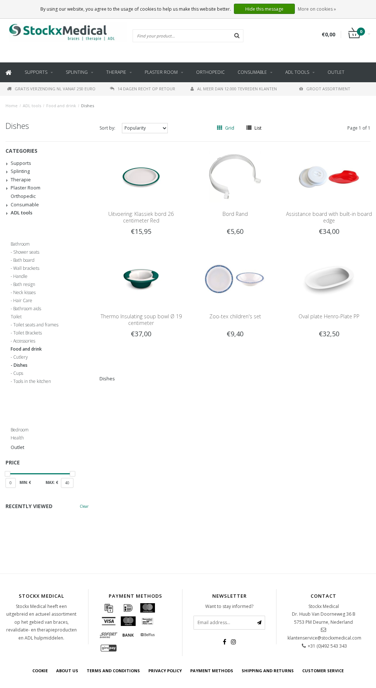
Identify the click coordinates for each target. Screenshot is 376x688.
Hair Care (22, 301)
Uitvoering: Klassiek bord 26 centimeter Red (141, 217)
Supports (36, 72)
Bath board (24, 260)
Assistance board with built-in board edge (329, 217)
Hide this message (264, 9)
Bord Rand (235, 213)
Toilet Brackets (27, 333)
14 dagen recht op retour (146, 88)
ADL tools (297, 72)
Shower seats (26, 252)
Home (12, 105)
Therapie (116, 72)
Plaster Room (161, 72)
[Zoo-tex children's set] (235, 278)
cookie (40, 670)
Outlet (336, 72)
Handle (20, 276)
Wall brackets (26, 268)
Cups (18, 373)
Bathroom (20, 244)
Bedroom (20, 430)
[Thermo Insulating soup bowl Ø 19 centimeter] (141, 278)
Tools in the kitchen (32, 381)
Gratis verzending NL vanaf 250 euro (55, 88)
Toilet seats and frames (35, 325)
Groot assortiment (328, 88)
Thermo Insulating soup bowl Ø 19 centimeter (141, 319)
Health (17, 438)
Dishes (87, 105)
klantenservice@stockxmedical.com (324, 638)
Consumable (252, 72)
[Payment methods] (109, 607)
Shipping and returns (268, 670)
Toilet (16, 317)
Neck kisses (24, 293)
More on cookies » (317, 9)
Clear (84, 506)
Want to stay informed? (229, 606)
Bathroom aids (27, 309)
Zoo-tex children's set (235, 316)
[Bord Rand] (235, 176)
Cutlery (20, 357)
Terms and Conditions (113, 670)
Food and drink (61, 105)
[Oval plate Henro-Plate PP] (329, 278)
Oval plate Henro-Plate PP (329, 316)
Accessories (24, 341)
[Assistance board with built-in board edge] (329, 176)
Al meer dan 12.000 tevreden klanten (237, 88)
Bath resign (24, 284)
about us (67, 670)
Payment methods (211, 670)
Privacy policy (165, 670)
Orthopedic (210, 72)
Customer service (323, 670)
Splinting (77, 72)
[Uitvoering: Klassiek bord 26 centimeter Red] (141, 176)
